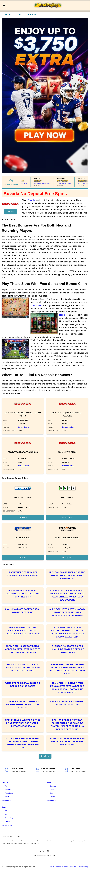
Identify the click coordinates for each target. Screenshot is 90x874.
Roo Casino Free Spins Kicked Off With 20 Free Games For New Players (67, 741)
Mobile (52, 789)
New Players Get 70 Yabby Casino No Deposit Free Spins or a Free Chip (23, 594)
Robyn (62, 315)
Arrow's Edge (9, 818)
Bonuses (53, 786)
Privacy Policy (83, 867)
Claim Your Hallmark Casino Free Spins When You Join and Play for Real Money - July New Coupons (67, 595)
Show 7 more (6, 800)
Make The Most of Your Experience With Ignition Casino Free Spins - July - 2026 (23, 631)
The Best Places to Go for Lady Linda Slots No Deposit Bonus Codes (67, 649)
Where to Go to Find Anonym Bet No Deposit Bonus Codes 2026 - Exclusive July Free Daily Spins (67, 669)
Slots (51, 793)
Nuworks (8, 789)
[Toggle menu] (4, 5)
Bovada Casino (23, 427)
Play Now (10, 211)
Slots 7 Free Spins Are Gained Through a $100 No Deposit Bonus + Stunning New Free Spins (22, 743)
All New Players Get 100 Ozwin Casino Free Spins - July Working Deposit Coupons (67, 612)
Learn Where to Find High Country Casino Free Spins (22, 573)
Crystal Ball (36, 305)
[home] (48, 8)
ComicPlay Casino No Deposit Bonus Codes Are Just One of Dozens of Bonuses (22, 667)
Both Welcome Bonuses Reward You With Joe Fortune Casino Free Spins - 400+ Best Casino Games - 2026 (67, 632)
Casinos (5, 782)
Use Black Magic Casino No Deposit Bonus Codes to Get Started (22, 704)
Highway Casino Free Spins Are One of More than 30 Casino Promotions (67, 575)
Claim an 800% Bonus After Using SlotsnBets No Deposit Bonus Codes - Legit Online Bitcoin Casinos (67, 687)
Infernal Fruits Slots (37, 183)
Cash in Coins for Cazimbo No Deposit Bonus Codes (67, 703)
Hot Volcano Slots (59, 183)
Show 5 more (51, 800)
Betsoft (7, 821)
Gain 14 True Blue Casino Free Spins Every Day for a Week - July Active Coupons (22, 723)
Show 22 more (7, 825)
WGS (6, 786)
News (19, 14)
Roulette (73, 867)
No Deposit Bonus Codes (59, 867)
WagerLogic (9, 793)
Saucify (7, 796)
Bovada (31, 200)
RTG (6, 814)
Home (8, 14)
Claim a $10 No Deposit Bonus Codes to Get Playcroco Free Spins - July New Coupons (22, 649)
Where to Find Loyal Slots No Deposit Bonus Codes (22, 684)
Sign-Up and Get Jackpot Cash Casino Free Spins (22, 610)
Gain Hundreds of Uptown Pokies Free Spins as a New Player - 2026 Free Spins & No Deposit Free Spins (67, 724)
